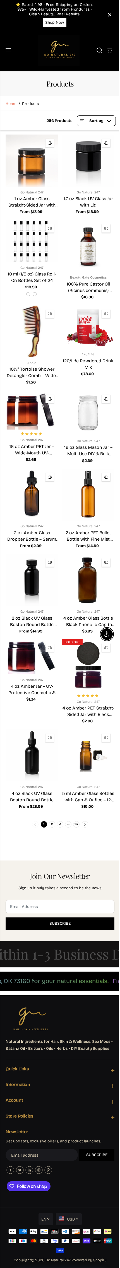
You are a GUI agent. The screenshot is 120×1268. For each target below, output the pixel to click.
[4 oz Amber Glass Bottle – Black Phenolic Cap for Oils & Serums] (88, 580)
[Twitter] (20, 1170)
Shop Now (54, 22)
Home (11, 103)
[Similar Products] (50, 143)
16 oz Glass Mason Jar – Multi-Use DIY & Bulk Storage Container (88, 451)
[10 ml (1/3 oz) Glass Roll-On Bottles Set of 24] (32, 241)
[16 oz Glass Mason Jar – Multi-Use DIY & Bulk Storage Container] (88, 412)
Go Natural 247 (58, 1260)
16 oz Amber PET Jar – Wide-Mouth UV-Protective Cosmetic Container (31, 450)
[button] (9, 50)
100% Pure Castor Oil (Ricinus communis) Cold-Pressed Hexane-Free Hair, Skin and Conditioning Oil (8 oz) (88, 287)
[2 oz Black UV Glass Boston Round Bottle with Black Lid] (32, 580)
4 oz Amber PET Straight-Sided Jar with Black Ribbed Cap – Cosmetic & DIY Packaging (88, 711)
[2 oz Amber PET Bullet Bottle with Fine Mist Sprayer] (88, 495)
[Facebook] (10, 1170)
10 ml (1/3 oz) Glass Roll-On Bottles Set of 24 (32, 277)
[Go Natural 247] (59, 50)
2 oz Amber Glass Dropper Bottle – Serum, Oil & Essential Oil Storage (32, 536)
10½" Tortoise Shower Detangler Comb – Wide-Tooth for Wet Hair (32, 372)
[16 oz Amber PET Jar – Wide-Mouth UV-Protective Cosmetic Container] (32, 410)
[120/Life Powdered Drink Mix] (88, 327)
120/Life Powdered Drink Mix (88, 364)
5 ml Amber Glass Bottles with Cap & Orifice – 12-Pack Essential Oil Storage (88, 797)
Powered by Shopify (89, 1260)
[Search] (99, 50)
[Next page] (85, 824)
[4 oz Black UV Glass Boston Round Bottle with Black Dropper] (32, 755)
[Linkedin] (29, 1170)
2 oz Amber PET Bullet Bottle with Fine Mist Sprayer (88, 536)
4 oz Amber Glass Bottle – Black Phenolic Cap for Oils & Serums (88, 621)
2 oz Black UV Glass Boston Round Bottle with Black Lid (32, 621)
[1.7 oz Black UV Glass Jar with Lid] (88, 160)
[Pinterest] (48, 1170)
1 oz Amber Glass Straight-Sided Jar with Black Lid (32, 202)
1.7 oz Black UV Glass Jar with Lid (88, 202)
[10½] (32, 331)
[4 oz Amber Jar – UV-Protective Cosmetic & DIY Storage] (32, 656)
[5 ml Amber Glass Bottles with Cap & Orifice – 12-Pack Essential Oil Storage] (88, 755)
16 (76, 824)
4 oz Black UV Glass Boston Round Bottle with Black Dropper (32, 797)
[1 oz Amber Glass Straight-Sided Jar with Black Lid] (32, 160)
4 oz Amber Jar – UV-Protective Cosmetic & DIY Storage (32, 690)
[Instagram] (39, 1170)
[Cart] (109, 50)
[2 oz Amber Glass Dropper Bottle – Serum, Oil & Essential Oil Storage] (32, 495)
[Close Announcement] (109, 15)
